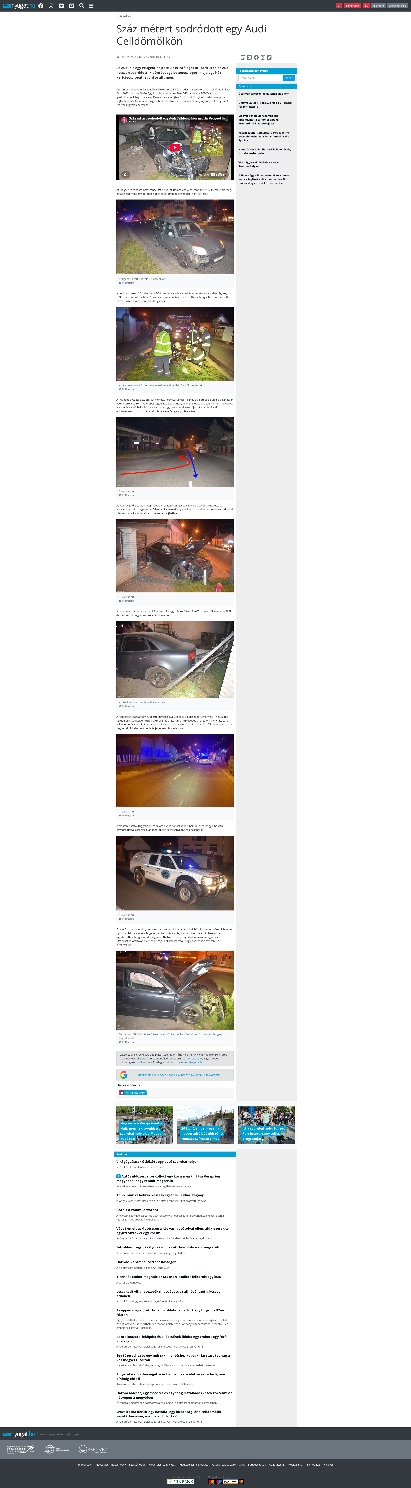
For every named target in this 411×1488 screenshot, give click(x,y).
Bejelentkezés (397, 6)
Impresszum (85, 1464)
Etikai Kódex (118, 1464)
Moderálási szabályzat (162, 1464)
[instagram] (52, 5)
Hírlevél (328, 1464)
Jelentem (378, 6)
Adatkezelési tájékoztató (193, 1464)
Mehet (289, 78)
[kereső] (81, 5)
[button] (91, 5)
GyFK (242, 1464)
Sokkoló (126, 16)
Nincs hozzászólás (135, 1092)
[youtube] (72, 5)
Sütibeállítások (257, 1464)
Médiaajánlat (295, 1464)
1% (366, 6)
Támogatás (352, 6)
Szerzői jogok (137, 1464)
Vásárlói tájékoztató (223, 1464)
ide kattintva (144, 1062)
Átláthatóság (277, 1464)
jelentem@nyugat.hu (191, 1062)
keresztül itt (195, 1058)
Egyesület (102, 1464)
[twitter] (62, 5)
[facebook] (41, 5)
